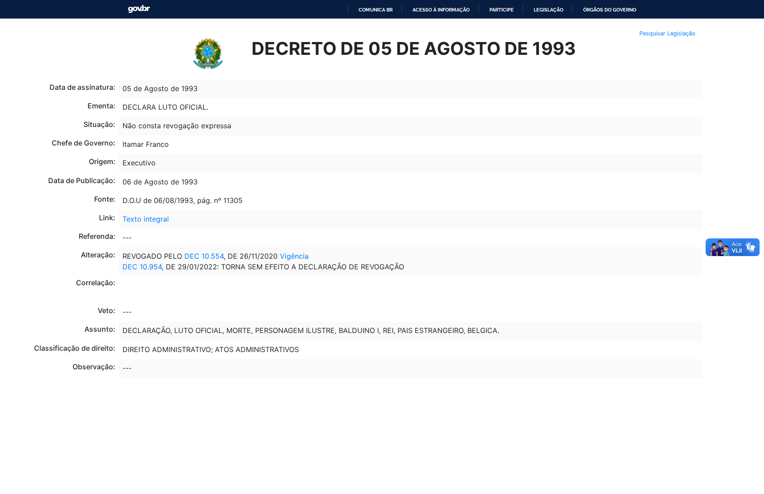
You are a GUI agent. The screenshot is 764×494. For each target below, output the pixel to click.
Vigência (294, 256)
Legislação (548, 10)
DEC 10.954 (142, 266)
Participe (501, 10)
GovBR (139, 9)
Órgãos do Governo (609, 10)
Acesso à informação (441, 10)
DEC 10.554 (204, 256)
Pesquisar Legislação (667, 33)
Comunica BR (376, 10)
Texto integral (145, 218)
